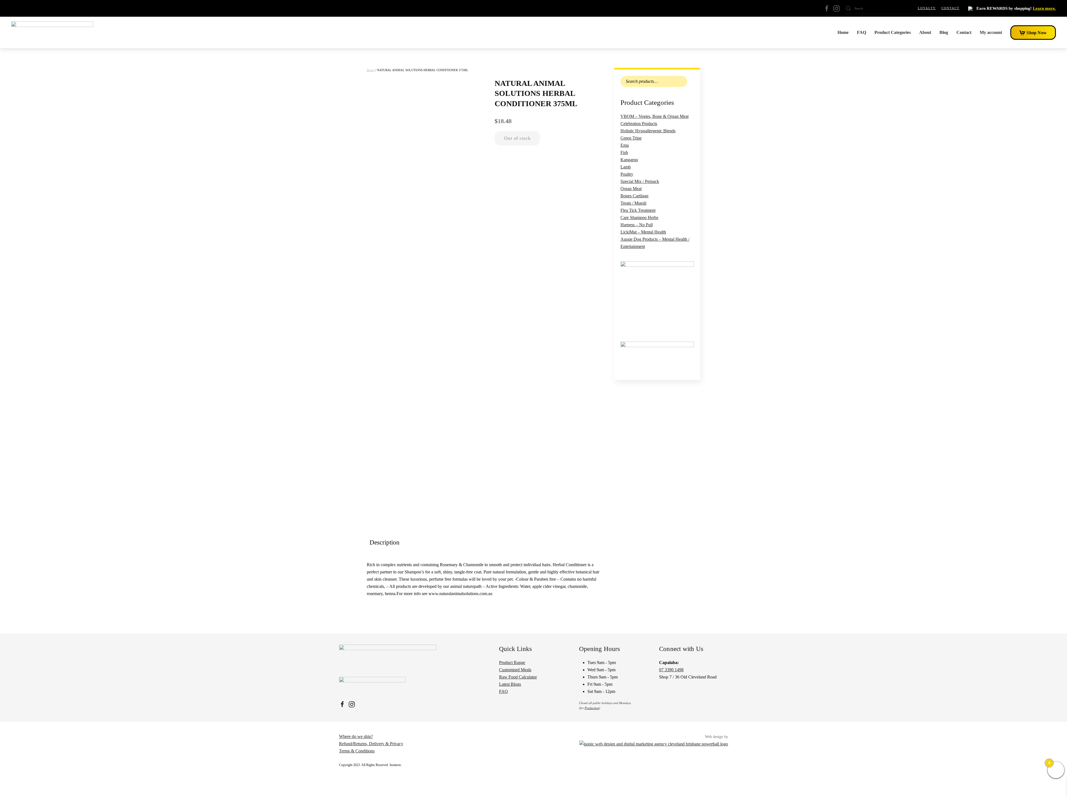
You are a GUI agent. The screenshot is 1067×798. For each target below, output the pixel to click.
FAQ (861, 32)
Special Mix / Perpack (639, 181)
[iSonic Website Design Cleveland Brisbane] (653, 743)
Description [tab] (385, 542)
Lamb (625, 167)
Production (592, 708)
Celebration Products (638, 123)
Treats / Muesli (633, 203)
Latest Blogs (510, 684)
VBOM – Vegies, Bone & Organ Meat (654, 116)
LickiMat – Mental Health (643, 232)
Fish (624, 152)
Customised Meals (515, 669)
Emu (624, 145)
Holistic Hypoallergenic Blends (647, 130)
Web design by (716, 737)
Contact (950, 8)
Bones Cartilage (634, 195)
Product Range (512, 662)
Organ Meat (631, 188)
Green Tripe (631, 138)
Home (843, 32)
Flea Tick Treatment (637, 210)
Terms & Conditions (357, 751)
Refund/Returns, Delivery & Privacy (371, 743)
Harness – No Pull (636, 224)
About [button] (925, 32)
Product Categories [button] (892, 32)
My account (991, 32)
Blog (943, 32)
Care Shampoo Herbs (639, 217)
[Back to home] (52, 32)
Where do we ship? (356, 736)
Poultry (626, 174)
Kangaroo (629, 159)
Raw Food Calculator (518, 677)
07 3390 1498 (671, 669)
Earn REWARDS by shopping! (1015, 8)
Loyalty (927, 8)
